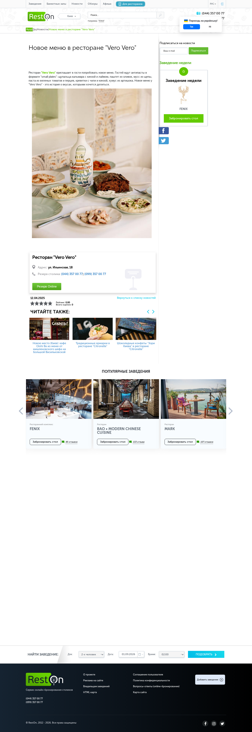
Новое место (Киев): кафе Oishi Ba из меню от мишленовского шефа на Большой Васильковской (49, 348)
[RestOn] (31, 29)
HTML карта (90, 692)
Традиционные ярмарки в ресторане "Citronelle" (93, 345)
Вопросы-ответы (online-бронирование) (156, 686)
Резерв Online (47, 286)
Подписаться (198, 50)
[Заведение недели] (183, 94)
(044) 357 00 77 (213, 13)
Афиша (107, 3)
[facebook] (184, 130)
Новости (77, 3)
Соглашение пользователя (148, 674)
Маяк (170, 429)
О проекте (89, 674)
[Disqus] (126, 504)
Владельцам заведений (96, 686)
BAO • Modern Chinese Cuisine (119, 431)
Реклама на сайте (93, 680)
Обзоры (93, 3)
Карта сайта (140, 692)
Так (191, 26)
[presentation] (148, 311)
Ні (210, 26)
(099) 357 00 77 (95, 274)
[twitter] (184, 140)
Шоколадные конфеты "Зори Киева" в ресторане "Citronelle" (136, 346)
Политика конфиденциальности (151, 680)
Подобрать (204, 654)
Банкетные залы (56, 3)
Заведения (35, 3)
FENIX (101, 21)
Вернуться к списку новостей (136, 298)
